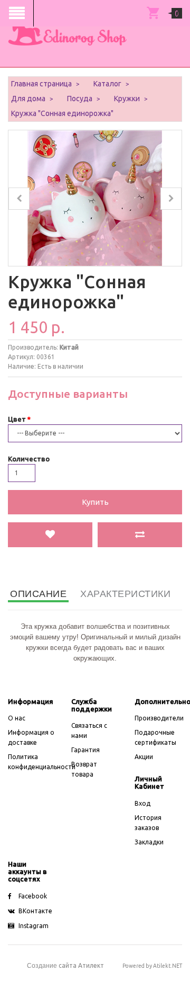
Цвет (17, 419)
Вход (142, 803)
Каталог (107, 83)
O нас (16, 718)
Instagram (33, 925)
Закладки (149, 842)
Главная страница (41, 83)
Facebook (32, 896)
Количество (29, 458)
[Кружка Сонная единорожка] (95, 197)
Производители (159, 718)
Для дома (28, 98)
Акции (144, 756)
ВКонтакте (35, 910)
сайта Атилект (65, 965)
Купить (95, 501)
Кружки (127, 98)
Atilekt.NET (167, 966)
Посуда (79, 98)
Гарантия (85, 749)
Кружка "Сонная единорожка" (62, 113)
